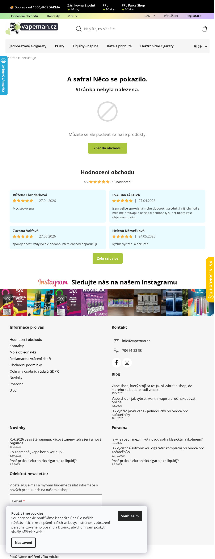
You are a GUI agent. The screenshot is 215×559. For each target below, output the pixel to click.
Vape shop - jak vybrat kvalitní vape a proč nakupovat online (153, 400)
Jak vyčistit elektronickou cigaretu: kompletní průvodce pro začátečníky (158, 450)
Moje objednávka (23, 352)
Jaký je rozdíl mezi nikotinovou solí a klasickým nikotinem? (157, 439)
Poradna (16, 384)
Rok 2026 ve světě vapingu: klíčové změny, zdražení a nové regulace (55, 441)
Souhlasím (130, 516)
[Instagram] (127, 363)
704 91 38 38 (132, 350)
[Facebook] (116, 363)
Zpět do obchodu (108, 148)
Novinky (16, 377)
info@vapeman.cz (136, 341)
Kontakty (53, 16)
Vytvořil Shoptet (192, 549)
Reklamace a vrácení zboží (30, 358)
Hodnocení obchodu (24, 16)
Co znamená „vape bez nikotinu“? (36, 452)
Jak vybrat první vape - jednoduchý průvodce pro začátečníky (150, 413)
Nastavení (23, 542)
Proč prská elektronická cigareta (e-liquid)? (43, 461)
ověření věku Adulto (43, 556)
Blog (13, 390)
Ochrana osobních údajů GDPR (34, 371)
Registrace (193, 16)
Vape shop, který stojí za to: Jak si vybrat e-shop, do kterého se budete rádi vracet (152, 388)
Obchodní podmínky (26, 365)
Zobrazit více (107, 258)
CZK (147, 16)
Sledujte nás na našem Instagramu (124, 282)
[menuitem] (28, 46)
